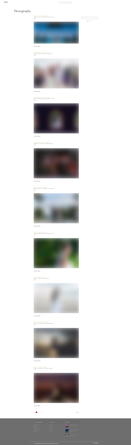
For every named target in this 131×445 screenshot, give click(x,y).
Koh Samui (35, 187)
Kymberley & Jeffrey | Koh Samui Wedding (43, 143)
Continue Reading (37, 46)
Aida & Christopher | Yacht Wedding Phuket (44, 323)
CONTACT (78, 6)
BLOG (59, 6)
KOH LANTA (51, 431)
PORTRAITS (35, 430)
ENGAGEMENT (36, 425)
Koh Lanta (35, 232)
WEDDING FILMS (68, 6)
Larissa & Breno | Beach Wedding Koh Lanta (44, 233)
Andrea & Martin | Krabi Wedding (41, 278)
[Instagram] (7, 2)
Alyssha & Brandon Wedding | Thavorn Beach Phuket (74, 430)
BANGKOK (51, 424)
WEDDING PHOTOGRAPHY (37, 424)
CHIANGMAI (51, 425)
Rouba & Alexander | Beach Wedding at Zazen (44, 98)
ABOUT (73, 6)
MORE (62, 6)
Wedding (48, 52)
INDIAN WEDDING (36, 431)
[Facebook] (87, 20)
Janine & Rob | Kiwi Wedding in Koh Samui (43, 53)
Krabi (34, 277)
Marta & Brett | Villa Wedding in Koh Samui (44, 188)
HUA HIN (51, 430)
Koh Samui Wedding (37, 52)
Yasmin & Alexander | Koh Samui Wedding (43, 368)
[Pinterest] (6, 2)
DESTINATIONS (53, 6)
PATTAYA (51, 432)
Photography (43, 52)
